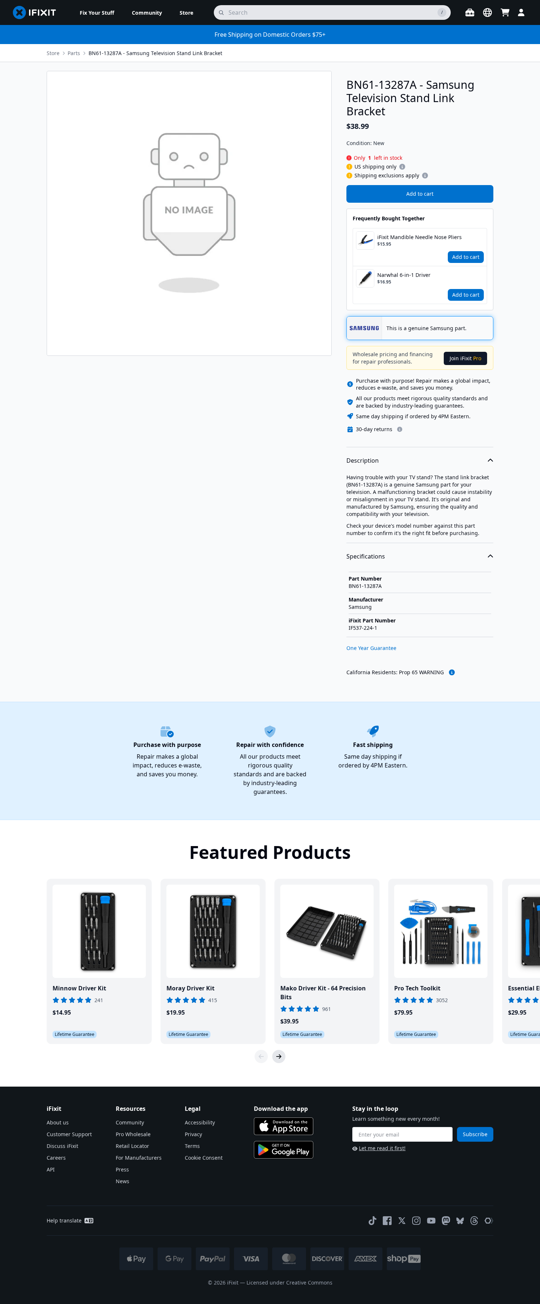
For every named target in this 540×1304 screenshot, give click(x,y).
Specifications (365, 556)
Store (53, 53)
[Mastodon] (446, 1220)
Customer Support (69, 1134)
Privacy (193, 1134)
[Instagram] (416, 1220)
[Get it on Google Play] (283, 1150)
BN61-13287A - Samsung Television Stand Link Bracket (155, 53)
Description (362, 460)
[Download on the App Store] (283, 1126)
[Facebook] (387, 1220)
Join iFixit (465, 358)
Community (130, 1122)
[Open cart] (505, 12)
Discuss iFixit (62, 1145)
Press (122, 1169)
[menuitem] (97, 12)
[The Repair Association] (489, 1220)
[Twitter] (401, 1220)
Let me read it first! (382, 1148)
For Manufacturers (139, 1157)
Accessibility (200, 1122)
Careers (56, 1157)
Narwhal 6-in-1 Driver (404, 274)
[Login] (521, 12)
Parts (74, 53)
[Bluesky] (460, 1221)
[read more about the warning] (451, 672)
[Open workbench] (469, 12)
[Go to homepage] (37, 12)
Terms (192, 1145)
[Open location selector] (487, 12)
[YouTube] (431, 1220)
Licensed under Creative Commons (289, 1282)
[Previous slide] (261, 1056)
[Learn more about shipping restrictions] (402, 167)
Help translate (64, 1220)
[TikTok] (372, 1220)
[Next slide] (278, 1056)
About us (58, 1122)
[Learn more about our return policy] (400, 429)
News (122, 1181)
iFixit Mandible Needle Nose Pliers (419, 237)
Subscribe (475, 1134)
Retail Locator (132, 1145)
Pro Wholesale (133, 1134)
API (51, 1169)
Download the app (281, 1109)
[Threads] (474, 1220)
